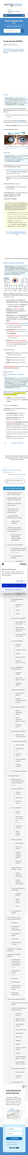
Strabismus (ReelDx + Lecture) (21, 760)
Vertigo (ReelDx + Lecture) (18, 833)
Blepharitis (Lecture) (18, 645)
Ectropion (18, 653)
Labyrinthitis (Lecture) (19, 827)
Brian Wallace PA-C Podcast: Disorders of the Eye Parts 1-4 (19, 549)
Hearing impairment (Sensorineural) (19, 881)
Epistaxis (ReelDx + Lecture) (16, 971)
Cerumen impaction (18, 793)
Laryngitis (18, 1053)
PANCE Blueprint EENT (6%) (15, 25)
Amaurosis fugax (20, 745)
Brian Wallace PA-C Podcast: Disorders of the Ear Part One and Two (17, 781)
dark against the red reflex (17, 122)
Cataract (6, 94)
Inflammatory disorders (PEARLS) (17, 600)
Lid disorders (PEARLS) (17, 641)
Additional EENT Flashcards (15, 522)
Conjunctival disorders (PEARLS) (17, 557)
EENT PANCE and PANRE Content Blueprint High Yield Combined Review (14, 529)
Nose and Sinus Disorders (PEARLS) (14, 955)
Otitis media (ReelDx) (19, 847)
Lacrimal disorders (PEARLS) (18, 618)
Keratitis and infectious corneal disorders (14, 263)
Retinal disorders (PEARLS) (18, 707)
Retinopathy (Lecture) (19, 725)
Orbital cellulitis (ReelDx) (19, 694)
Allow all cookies (14, 585)
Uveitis (17, 613)
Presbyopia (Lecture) (18, 765)
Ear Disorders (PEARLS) (13, 776)
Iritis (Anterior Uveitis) (19, 605)
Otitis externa (19, 797)
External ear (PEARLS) (17, 788)
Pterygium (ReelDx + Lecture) (20, 593)
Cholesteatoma (19, 843)
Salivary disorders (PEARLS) (18, 1068)
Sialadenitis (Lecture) (18, 1076)
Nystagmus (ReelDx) (18, 673)
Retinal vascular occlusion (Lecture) (20, 735)
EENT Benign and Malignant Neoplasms (14, 949)
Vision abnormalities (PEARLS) (19, 741)
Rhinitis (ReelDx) (15, 982)
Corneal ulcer (7, 152)
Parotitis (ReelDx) (20, 1072)
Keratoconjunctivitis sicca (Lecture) (21, 635)
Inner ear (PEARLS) (16, 807)
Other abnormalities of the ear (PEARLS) (18, 889)
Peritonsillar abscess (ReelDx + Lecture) (21, 1057)
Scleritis (17, 610)
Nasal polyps (14, 978)
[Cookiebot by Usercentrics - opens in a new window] (20, 564)
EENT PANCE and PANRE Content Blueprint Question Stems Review (16, 537)
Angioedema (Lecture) (19, 1014)
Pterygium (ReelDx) (8, 371)
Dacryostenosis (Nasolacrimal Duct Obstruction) (20, 629)
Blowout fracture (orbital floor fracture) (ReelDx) (15, 928)
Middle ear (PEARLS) (16, 839)
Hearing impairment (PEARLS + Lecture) (16, 868)
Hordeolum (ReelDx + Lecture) (20, 661)
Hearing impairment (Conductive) (19, 874)
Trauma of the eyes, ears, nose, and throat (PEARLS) (14, 918)
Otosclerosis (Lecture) (19, 862)
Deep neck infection (21, 1029)
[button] (14, 1114)
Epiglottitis (18, 1040)
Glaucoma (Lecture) (18, 754)
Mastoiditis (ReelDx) (18, 894)
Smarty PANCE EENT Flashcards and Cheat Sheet (14, 516)
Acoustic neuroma (18, 812)
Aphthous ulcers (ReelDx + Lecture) (20, 1019)
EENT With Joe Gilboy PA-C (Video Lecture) (14, 504)
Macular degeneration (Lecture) (19, 712)
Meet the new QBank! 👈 (14, 5)
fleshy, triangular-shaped (19, 391)
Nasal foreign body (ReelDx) (15, 993)
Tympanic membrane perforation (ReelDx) (18, 855)
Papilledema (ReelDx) (19, 684)
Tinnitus (18, 906)
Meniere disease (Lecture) (18, 900)
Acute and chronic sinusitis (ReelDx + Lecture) (16, 987)
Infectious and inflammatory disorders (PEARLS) (18, 1009)
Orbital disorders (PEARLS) (18, 689)
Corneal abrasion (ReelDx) (15, 934)
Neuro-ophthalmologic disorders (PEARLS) (17, 668)
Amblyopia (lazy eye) (20, 749)
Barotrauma (14, 922)
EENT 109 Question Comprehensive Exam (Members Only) (13, 510)
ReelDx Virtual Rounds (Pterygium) (16, 374)
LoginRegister (16, 11)
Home (5, 25)
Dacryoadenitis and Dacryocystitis (20, 622)
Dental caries (19, 1037)
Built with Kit (14, 1147)
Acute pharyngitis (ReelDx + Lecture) (20, 1063)
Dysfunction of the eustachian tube (19, 818)
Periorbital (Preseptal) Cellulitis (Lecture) (21, 700)
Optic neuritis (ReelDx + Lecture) (20, 678)
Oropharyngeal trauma (17, 1082)
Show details (19, 581)
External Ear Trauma (19, 802)
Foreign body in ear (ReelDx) (16, 911)
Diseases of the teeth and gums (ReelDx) (19, 1003)
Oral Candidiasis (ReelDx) (20, 1025)
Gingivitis (18, 1044)
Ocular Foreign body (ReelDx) (19, 771)
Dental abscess (19, 1033)
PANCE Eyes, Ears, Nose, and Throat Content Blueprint (14, 493)
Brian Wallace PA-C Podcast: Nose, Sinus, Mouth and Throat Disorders (16, 962)
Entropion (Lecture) (20, 657)
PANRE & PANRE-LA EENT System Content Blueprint (14, 499)
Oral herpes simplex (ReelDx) (21, 1048)
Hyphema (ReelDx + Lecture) (16, 943)
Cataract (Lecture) (16, 474)
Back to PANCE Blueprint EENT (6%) (14, 481)
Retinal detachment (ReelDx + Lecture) (20, 719)
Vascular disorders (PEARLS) (18, 731)
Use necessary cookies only (14, 589)
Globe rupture (15, 939)
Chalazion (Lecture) (20, 650)
